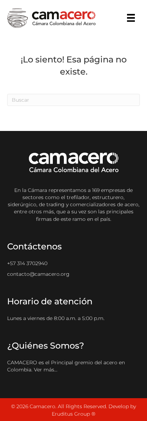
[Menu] (131, 18)
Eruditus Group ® (73, 414)
